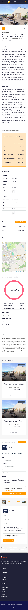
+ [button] (3, 243)
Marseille (4, 579)
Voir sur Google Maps (21, 221)
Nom (3, 457)
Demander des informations (14, 493)
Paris (3, 574)
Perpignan (4, 577)
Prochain (18, 501)
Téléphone (4, 463)
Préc (8, 501)
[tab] (3, 28)
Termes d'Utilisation (8, 490)
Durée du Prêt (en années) (8, 331)
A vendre (4, 32)
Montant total (5, 312)
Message (4, 476)
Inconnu (4, 594)
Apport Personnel (6, 318)
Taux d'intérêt (5, 324)
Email (3, 470)
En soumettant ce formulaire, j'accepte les (13, 489)
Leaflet (14, 271)
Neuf (8, 32)
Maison (3, 589)
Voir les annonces (22, 442)
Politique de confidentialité (16, 604)
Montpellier (4, 572)
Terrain (3, 591)
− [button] (3, 245)
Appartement (5, 587)
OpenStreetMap (18, 271)
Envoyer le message (8, 540)
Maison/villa (4, 596)
